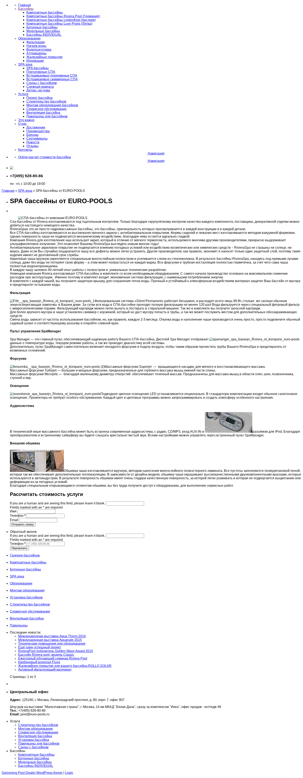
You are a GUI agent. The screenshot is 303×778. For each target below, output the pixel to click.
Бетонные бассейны (33, 758)
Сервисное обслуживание (38, 732)
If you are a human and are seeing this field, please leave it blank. (58, 503)
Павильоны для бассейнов (38, 743)
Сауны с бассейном (33, 747)
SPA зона (25, 190)
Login (69, 772)
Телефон (18, 515)
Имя (13, 511)
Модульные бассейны (35, 762)
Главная (8, 190)
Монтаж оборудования (35, 728)
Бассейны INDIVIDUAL (35, 765)
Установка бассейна (33, 740)
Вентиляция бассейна (35, 736)
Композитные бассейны (36, 754)
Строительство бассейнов (38, 725)
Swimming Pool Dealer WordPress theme (32, 772)
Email (14, 520)
